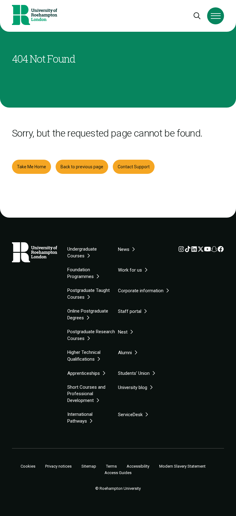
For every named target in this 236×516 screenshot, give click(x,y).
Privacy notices (58, 466)
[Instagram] (181, 250)
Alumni (125, 352)
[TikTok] (188, 250)
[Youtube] (207, 250)
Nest (123, 332)
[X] (201, 250)
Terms (111, 466)
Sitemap (88, 466)
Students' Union (134, 373)
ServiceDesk (130, 414)
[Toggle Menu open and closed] (215, 15)
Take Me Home (31, 166)
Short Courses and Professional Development (86, 393)
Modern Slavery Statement (182, 466)
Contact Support (134, 166)
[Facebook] (221, 250)
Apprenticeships (83, 373)
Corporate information (140, 290)
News (123, 249)
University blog (132, 387)
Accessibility (138, 466)
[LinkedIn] (194, 250)
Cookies (28, 466)
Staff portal (129, 311)
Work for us (130, 270)
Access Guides (118, 472)
